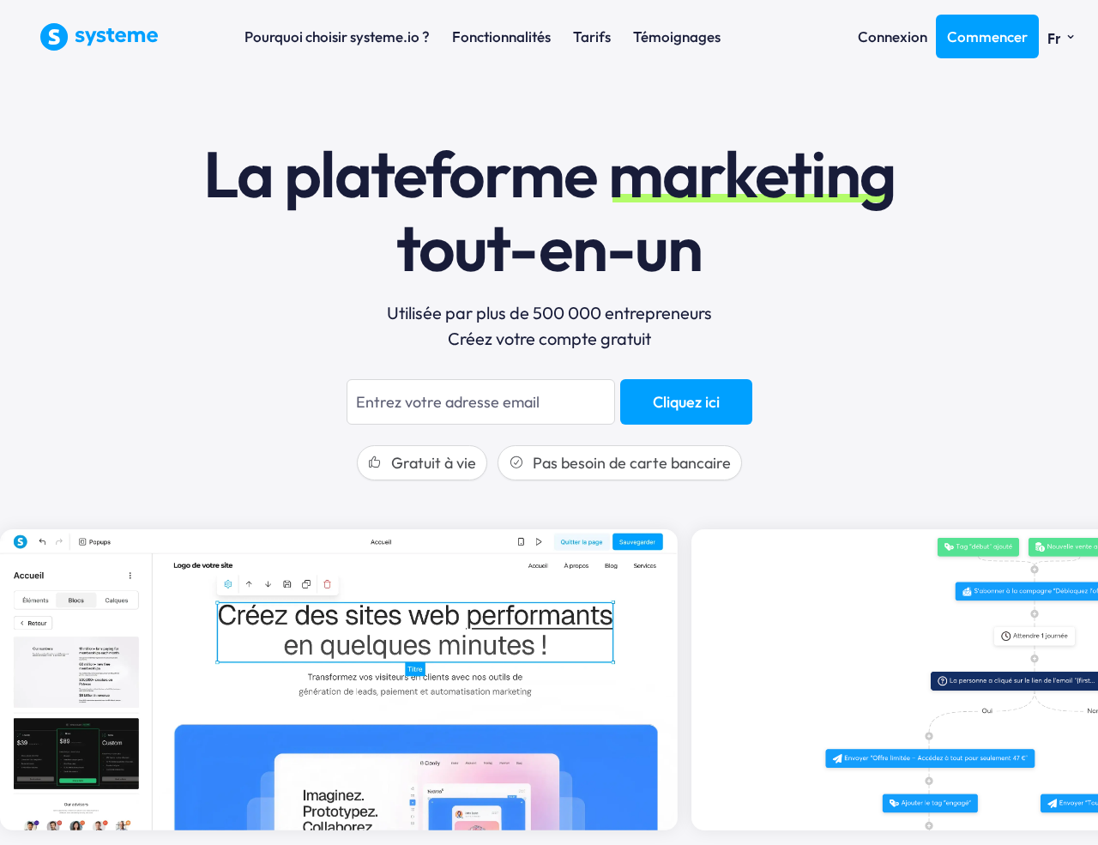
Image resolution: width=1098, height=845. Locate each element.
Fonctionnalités (501, 36)
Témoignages (677, 36)
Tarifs (592, 36)
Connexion (892, 36)
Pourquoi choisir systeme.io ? (337, 36)
